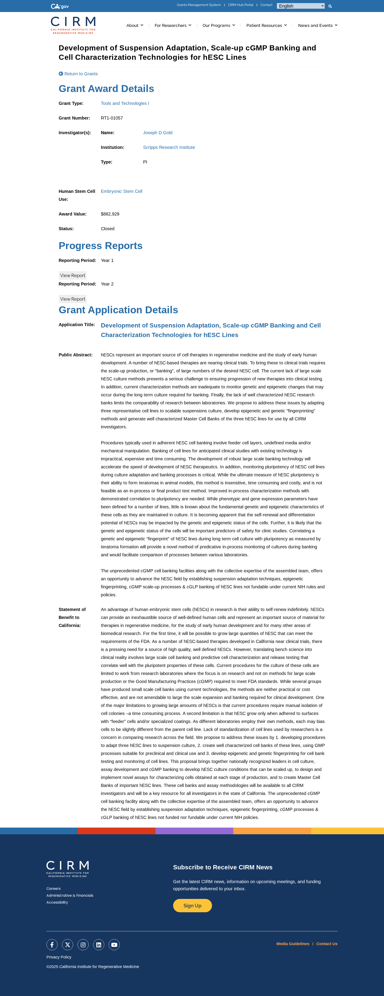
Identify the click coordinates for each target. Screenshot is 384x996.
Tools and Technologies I (125, 103)
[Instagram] (83, 944)
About (132, 25)
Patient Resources (264, 25)
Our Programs (216, 25)
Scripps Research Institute (169, 147)
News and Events (315, 25)
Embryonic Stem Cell (121, 191)
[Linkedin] (98, 944)
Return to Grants (80, 73)
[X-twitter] (67, 944)
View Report (72, 275)
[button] (330, 6)
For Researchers (170, 25)
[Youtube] (114, 944)
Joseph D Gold (157, 132)
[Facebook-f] (52, 944)
